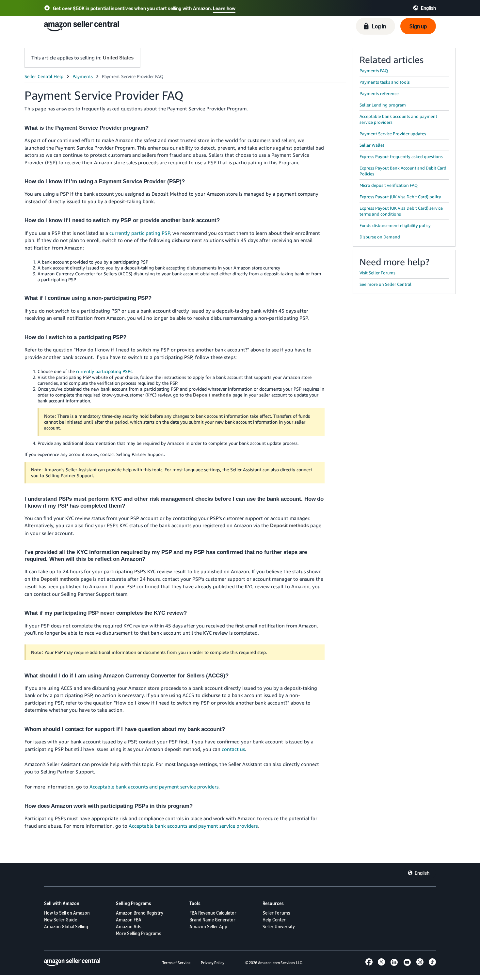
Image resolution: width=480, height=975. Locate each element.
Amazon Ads (128, 926)
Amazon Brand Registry (139, 913)
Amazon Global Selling (66, 926)
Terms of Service (176, 962)
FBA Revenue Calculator (212, 913)
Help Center (274, 919)
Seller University (279, 926)
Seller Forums (276, 913)
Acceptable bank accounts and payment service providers (153, 786)
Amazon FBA (128, 919)
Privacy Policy (212, 962)
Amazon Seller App (208, 926)
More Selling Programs (138, 933)
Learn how (224, 8)
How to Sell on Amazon (67, 913)
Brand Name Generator (212, 919)
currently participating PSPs (104, 371)
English (422, 872)
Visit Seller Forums (377, 272)
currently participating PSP (139, 233)
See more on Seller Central (385, 284)
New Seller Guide (60, 919)
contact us (233, 749)
